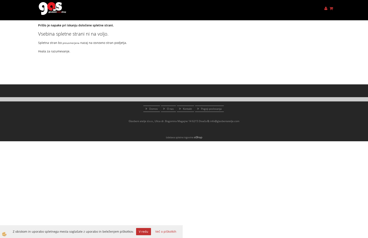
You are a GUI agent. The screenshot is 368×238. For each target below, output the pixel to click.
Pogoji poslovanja (211, 109)
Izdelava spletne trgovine (179, 137)
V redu (143, 231)
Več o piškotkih (165, 231)
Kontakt (187, 109)
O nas (170, 109)
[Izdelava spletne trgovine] (198, 137)
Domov (153, 109)
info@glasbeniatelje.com (224, 121)
